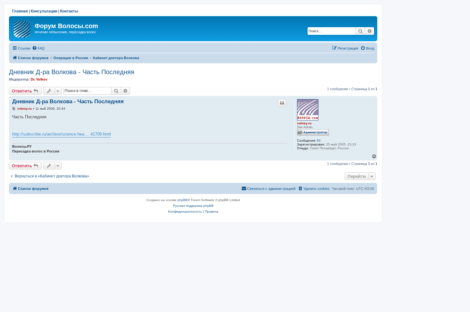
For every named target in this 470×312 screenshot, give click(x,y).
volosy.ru (304, 123)
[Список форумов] (23, 28)
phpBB (182, 200)
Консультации (44, 11)
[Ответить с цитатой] (282, 103)
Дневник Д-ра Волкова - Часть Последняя (71, 71)
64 (319, 140)
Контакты (69, 11)
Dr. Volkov (39, 79)
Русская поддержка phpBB (193, 205)
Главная (20, 11)
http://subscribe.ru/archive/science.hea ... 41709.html (61, 134)
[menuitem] (38, 48)
